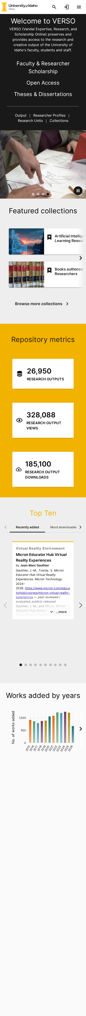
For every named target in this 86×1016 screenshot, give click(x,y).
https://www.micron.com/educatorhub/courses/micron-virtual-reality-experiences (43, 592)
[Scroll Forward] (80, 258)
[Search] (54, 7)
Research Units (31, 120)
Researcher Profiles (49, 115)
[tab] (27, 527)
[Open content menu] (79, 7)
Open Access (43, 83)
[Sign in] (66, 7)
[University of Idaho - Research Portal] (19, 7)
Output (21, 115)
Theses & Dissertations (43, 94)
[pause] (78, 190)
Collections (58, 120)
